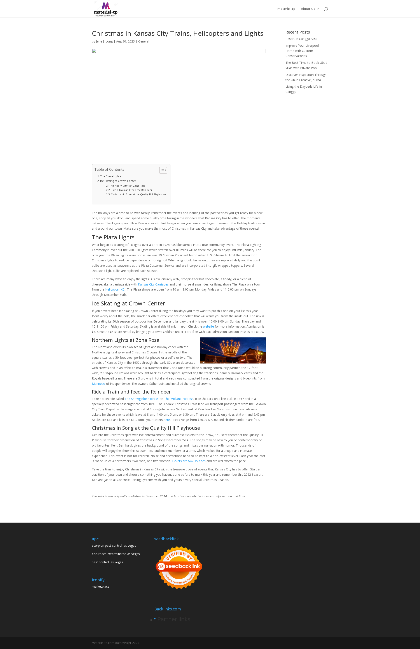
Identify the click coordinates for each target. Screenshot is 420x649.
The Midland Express (178, 399)
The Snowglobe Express (142, 399)
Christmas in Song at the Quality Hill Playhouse (138, 194)
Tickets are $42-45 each (189, 461)
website (209, 326)
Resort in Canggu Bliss (301, 39)
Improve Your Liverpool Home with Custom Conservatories (302, 50)
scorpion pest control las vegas (114, 545)
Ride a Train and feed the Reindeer (131, 190)
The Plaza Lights (110, 176)
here (167, 420)
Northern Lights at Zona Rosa (128, 185)
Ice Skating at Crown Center (118, 181)
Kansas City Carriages (153, 284)
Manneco (99, 383)
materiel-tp (286, 9)
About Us (308, 9)
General (143, 41)
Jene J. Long (104, 41)
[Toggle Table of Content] (161, 170)
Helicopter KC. (115, 289)
